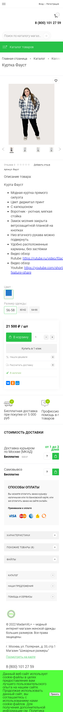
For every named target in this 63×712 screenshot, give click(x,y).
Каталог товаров (21, 47)
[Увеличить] (31, 114)
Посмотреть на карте (20, 657)
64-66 (34, 309)
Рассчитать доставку (21, 365)
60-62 (23, 309)
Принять (55, 694)
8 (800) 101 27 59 (20, 667)
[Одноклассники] (13, 383)
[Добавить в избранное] (56, 81)
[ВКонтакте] (8, 383)
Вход (41, 4)
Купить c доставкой (55, 456)
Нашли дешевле (18, 357)
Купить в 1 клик (31, 348)
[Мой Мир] (17, 383)
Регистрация (52, 4)
